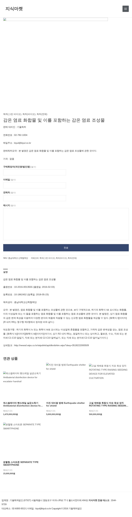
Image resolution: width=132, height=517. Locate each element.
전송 (66, 248)
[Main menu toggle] (126, 9)
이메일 (9, 179)
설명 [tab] (5, 272)
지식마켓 (14, 8)
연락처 (9, 192)
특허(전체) (42, 114)
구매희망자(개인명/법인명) (19, 167)
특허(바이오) (29, 114)
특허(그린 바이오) (12, 114)
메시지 (9, 205)
